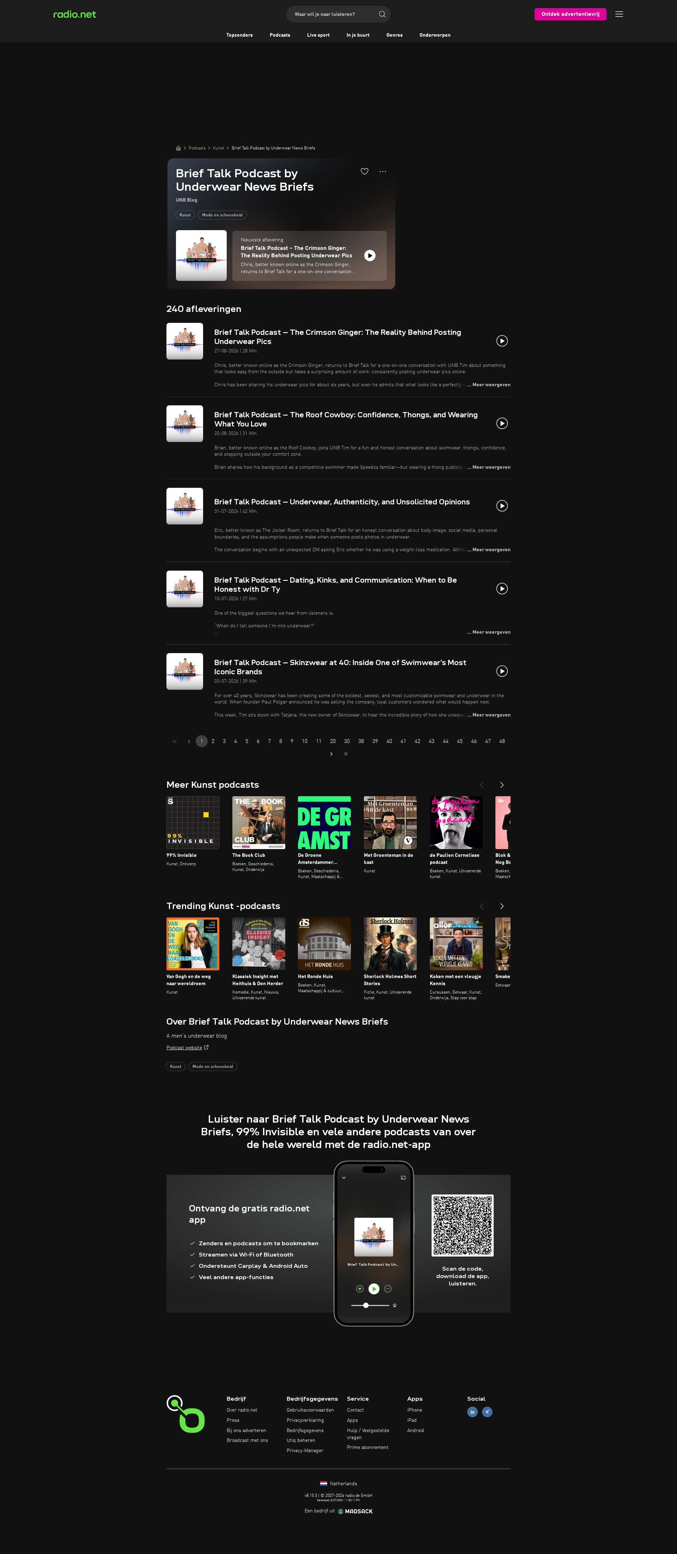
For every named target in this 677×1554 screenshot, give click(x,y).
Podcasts (280, 35)
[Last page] (345, 754)
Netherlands (343, 1483)
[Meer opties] (383, 171)
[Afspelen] (370, 255)
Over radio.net (242, 1410)
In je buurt (358, 35)
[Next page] (331, 754)
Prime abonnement (368, 1447)
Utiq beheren (301, 1440)
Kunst (185, 215)
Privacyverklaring (305, 1420)
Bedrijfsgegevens (305, 1430)
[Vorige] (481, 782)
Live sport (318, 35)
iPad (412, 1420)
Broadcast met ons (247, 1440)
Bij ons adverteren (246, 1430)
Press (233, 1420)
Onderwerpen (435, 35)
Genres (394, 35)
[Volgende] (502, 782)
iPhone (414, 1410)
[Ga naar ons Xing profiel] (487, 1412)
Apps (352, 1420)
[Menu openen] (619, 14)
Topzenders (239, 35)
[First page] (175, 741)
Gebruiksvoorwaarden (310, 1410)
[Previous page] (189, 741)
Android (415, 1430)
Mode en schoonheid (222, 215)
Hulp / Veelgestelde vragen (368, 1434)
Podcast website (184, 1047)
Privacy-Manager (305, 1450)
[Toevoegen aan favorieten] (364, 171)
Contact (355, 1410)
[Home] (178, 148)
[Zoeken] (382, 14)
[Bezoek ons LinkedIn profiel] (472, 1412)
